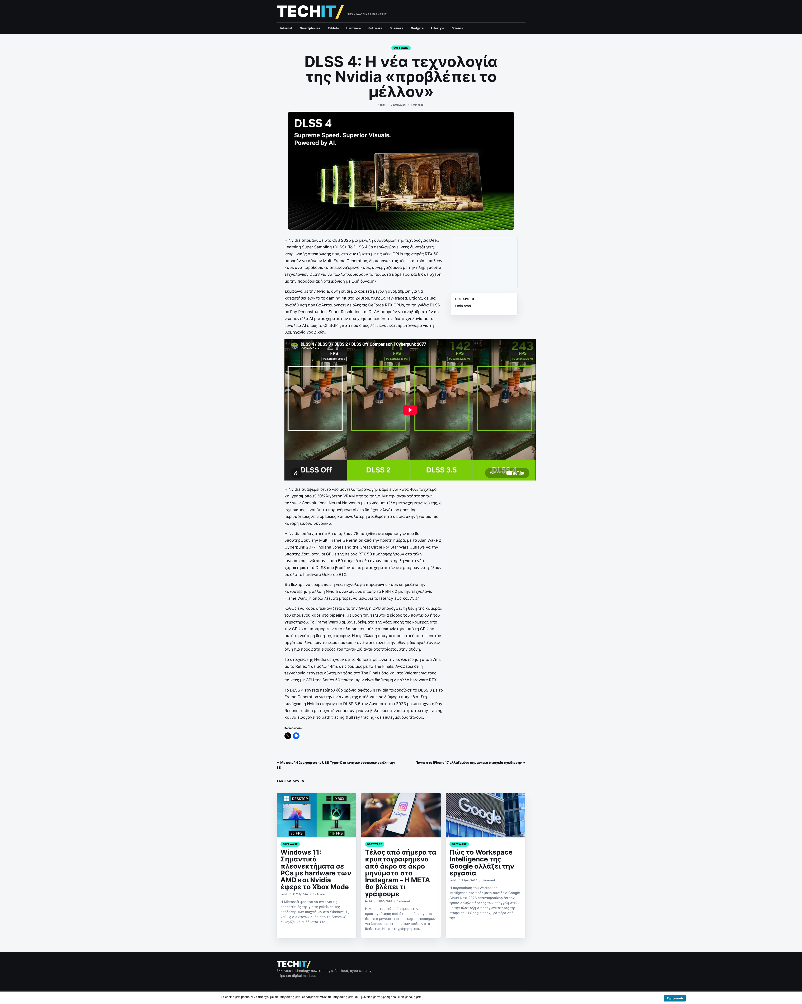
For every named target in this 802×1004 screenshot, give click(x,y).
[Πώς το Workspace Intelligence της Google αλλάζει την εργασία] (485, 815)
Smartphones (310, 28)
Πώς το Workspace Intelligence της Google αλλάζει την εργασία (481, 862)
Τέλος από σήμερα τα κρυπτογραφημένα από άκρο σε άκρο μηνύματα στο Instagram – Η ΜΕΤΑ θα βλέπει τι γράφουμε (400, 873)
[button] (675, 998)
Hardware (353, 28)
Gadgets (417, 28)
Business (396, 28)
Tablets (333, 28)
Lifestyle (437, 28)
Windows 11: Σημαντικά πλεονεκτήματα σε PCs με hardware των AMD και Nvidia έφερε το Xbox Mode (315, 869)
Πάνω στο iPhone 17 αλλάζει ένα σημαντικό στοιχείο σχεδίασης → (470, 762)
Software (375, 28)
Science (457, 28)
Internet (286, 28)
